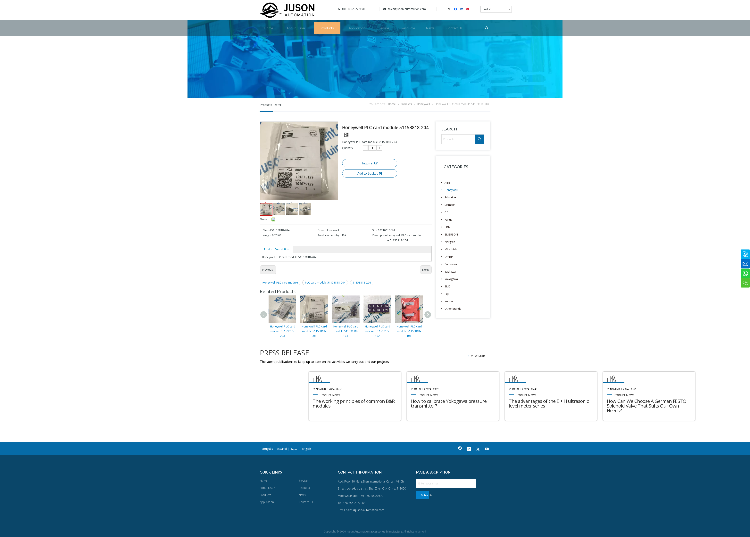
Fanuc (448, 219)
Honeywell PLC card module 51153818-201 (314, 331)
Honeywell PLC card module (280, 282)
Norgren (450, 242)
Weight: (267, 235)
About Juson (267, 488)
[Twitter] (449, 9)
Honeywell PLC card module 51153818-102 (377, 331)
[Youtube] (468, 9)
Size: (375, 230)
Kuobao (449, 301)
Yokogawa (451, 279)
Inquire (367, 163)
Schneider (451, 197)
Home (264, 481)
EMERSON (451, 234)
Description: (379, 235)
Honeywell (451, 190)
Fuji (447, 294)
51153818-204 (362, 282)
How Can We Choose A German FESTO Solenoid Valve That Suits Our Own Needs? (646, 406)
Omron (449, 257)
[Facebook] (456, 9)
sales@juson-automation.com (406, 9)
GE (446, 212)
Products (265, 495)
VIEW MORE (478, 356)
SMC (447, 286)
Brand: (322, 230)
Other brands (453, 308)
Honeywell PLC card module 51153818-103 (345, 331)
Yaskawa (450, 271)
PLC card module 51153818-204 (325, 282)
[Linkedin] (462, 9)
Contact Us (306, 502)
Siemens (450, 205)
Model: (267, 230)
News (302, 495)
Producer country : (329, 235)
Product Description (276, 249)
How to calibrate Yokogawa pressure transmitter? (449, 403)
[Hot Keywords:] (486, 28)
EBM (448, 227)
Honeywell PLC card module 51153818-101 (409, 331)
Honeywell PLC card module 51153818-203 (282, 331)
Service (303, 481)
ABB (447, 182)
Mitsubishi (451, 249)
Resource (305, 488)
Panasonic (451, 264)
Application (267, 502)
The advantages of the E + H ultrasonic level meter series (549, 403)
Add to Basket (367, 173)
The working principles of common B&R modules (354, 403)
